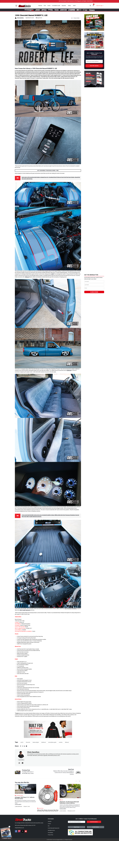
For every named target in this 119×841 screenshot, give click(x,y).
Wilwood (27, 277)
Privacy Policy (50, 834)
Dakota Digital (36, 742)
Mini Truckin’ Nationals (25, 610)
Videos (69, 5)
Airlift (52, 274)
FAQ (48, 825)
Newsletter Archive (51, 830)
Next (79, 781)
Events (49, 5)
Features (40, 5)
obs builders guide (52, 742)
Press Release (50, 832)
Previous (76, 781)
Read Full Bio (21, 759)
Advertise (49, 821)
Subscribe (64, 5)
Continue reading (18, 804)
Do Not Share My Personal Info (53, 828)
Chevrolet (28, 742)
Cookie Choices (95, 827)
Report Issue (76, 827)
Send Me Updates (94, 65)
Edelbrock (69, 370)
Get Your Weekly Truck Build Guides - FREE (48, 170)
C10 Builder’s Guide (56, 5)
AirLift (22, 742)
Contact (49, 823)
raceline (60, 742)
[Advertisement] (94, 263)
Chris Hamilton (20, 17)
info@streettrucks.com (19, 827)
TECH (45, 5)
